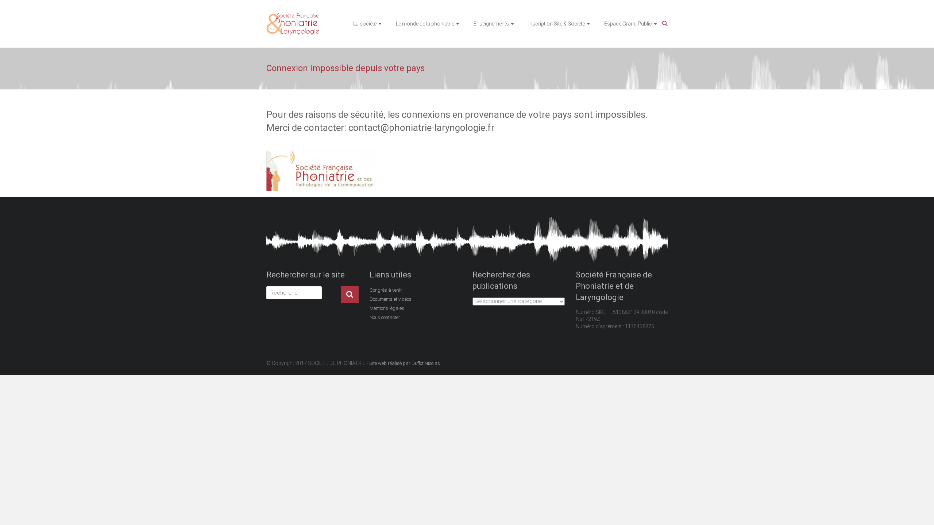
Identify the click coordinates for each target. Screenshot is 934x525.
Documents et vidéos (391, 299)
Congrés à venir (386, 290)
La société (365, 24)
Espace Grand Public (628, 24)
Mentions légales (387, 308)
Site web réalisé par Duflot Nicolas (404, 363)
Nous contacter (385, 317)
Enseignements (491, 24)
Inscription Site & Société (556, 24)
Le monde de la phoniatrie (425, 24)
